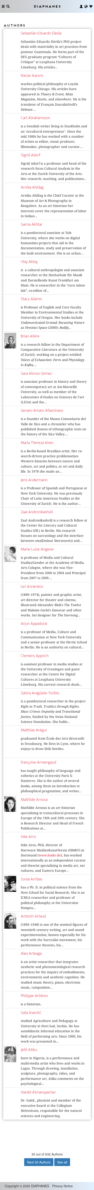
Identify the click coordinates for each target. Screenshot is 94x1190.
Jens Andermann (34, 480)
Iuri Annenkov (32, 586)
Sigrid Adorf (30, 155)
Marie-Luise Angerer (37, 549)
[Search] (8, 6)
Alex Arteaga (31, 953)
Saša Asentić (31, 1012)
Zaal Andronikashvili (37, 512)
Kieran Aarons (32, 75)
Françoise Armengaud (38, 762)
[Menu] (3, 6)
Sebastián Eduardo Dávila (41, 33)
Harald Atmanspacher (38, 1092)
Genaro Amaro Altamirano (42, 410)
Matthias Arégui (34, 730)
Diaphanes (47, 6)
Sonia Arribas (31, 879)
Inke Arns (28, 836)
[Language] (86, 6)
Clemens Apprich (35, 655)
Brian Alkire (30, 336)
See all (62, 1162)
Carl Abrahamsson (35, 117)
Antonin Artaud (33, 916)
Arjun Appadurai (34, 623)
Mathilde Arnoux (34, 799)
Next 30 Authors (38, 1162)
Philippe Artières (34, 995)
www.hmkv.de (50, 855)
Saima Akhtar (31, 224)
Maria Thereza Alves (37, 442)
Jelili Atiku (29, 1049)
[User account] (81, 6)
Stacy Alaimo (31, 298)
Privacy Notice (62, 1186)
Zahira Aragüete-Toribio (40, 693)
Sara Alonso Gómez (36, 373)
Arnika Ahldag (32, 187)
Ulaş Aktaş (29, 261)
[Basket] (90, 6)
